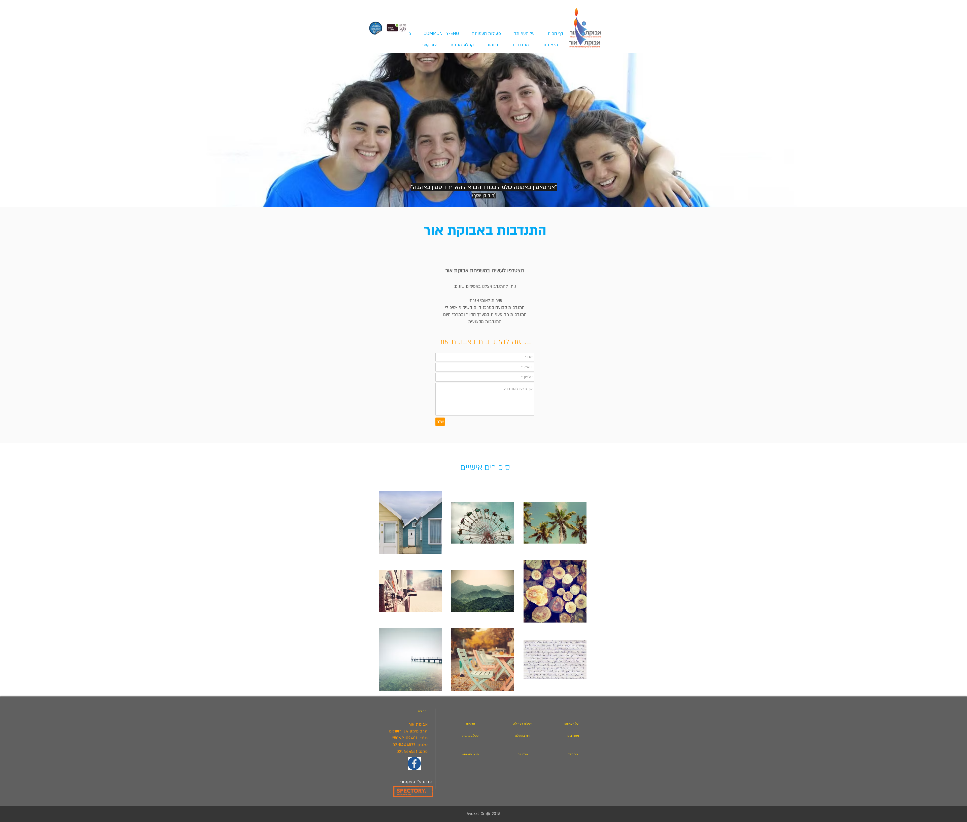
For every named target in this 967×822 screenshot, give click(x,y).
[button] (484, 33)
